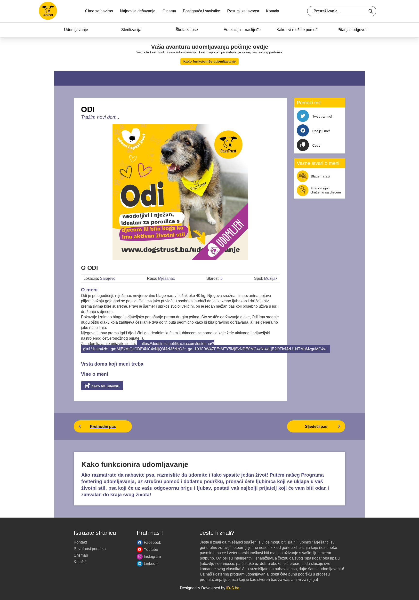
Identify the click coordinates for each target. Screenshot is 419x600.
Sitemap (81, 555)
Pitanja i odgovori (353, 30)
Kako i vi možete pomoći (297, 30)
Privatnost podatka (90, 549)
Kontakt (272, 11)
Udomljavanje (76, 30)
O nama (169, 11)
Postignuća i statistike (201, 11)
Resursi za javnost (243, 11)
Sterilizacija (131, 30)
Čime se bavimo (99, 11)
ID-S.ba (232, 588)
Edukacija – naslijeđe (242, 30)
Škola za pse (187, 30)
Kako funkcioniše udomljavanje (209, 61)
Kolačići (81, 562)
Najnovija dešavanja (137, 11)
